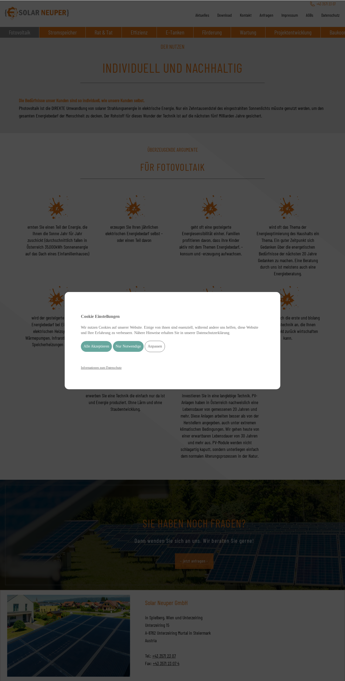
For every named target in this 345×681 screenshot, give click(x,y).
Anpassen (155, 346)
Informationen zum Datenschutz (101, 368)
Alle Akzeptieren (96, 346)
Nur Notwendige (128, 346)
